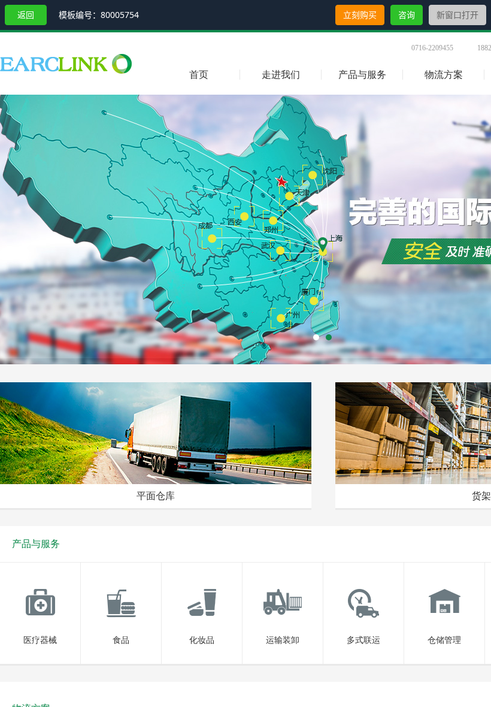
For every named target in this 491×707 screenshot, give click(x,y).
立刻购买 (360, 14)
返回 (25, 14)
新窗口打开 (457, 14)
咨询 (406, 14)
